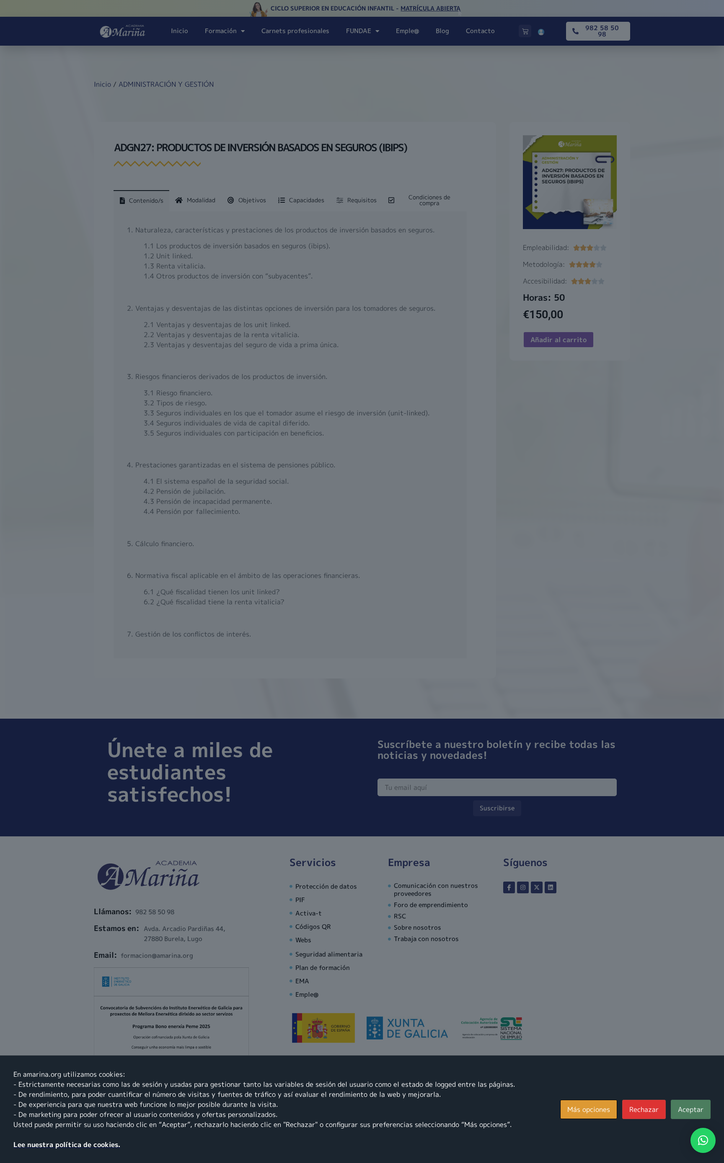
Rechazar (644, 1109)
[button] (703, 1140)
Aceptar (690, 1109)
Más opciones (588, 1109)
